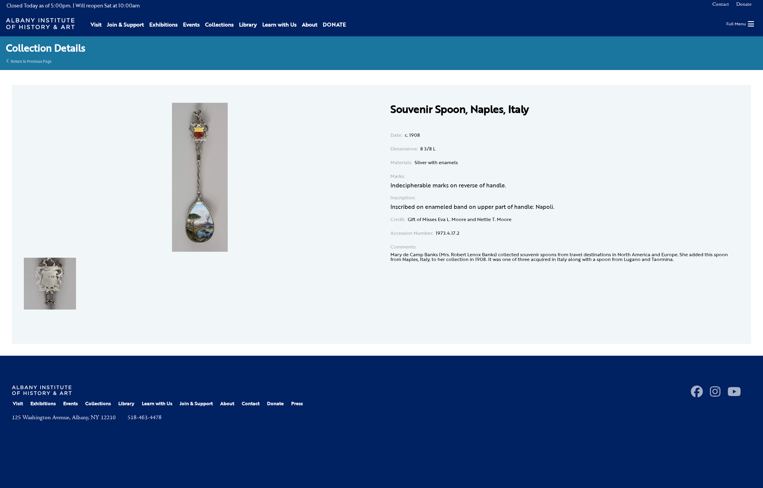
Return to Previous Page (31, 60)
